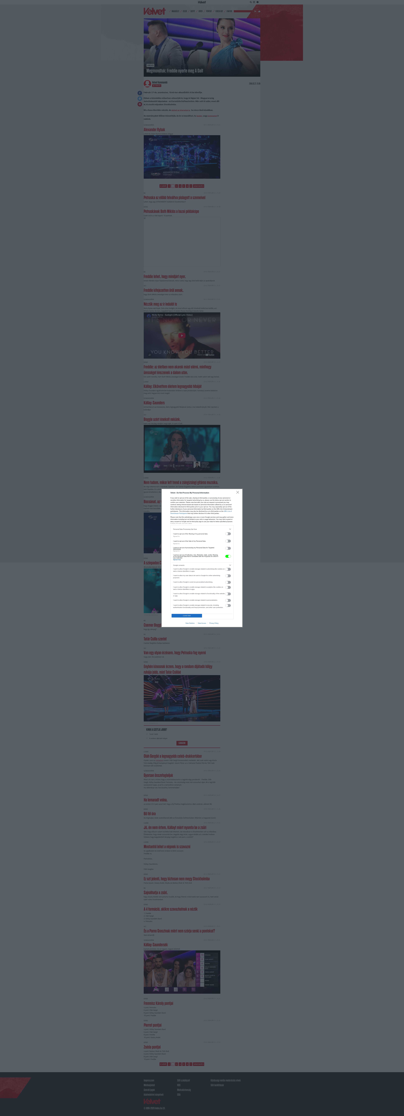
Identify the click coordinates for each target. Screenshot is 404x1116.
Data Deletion (190, 623)
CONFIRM (187, 616)
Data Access (202, 623)
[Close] (238, 493)
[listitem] (202, 529)
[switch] (228, 533)
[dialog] (202, 558)
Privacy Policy (214, 623)
